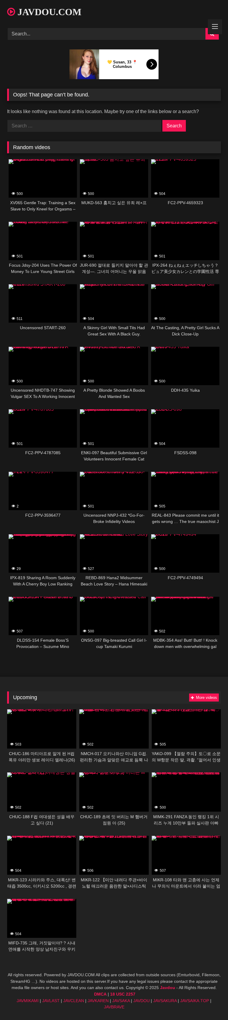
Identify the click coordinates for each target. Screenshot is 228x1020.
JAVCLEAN (73, 1000)
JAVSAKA (121, 1000)
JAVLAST (51, 1000)
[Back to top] (209, 1002)
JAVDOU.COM (48, 12)
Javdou (167, 987)
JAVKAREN (98, 1000)
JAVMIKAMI (28, 1000)
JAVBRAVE (114, 1007)
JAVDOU (141, 1000)
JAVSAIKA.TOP (194, 1000)
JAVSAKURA (165, 1000)
